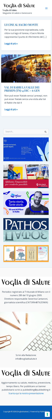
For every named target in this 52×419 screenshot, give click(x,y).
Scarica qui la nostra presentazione (26, 393)
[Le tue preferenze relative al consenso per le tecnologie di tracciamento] (47, 414)
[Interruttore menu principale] (46, 8)
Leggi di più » (11, 43)
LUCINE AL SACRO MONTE (21, 24)
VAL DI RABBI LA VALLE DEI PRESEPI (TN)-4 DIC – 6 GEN (22, 88)
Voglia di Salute (10, 10)
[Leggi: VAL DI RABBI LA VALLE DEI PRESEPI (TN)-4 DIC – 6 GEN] (26, 68)
